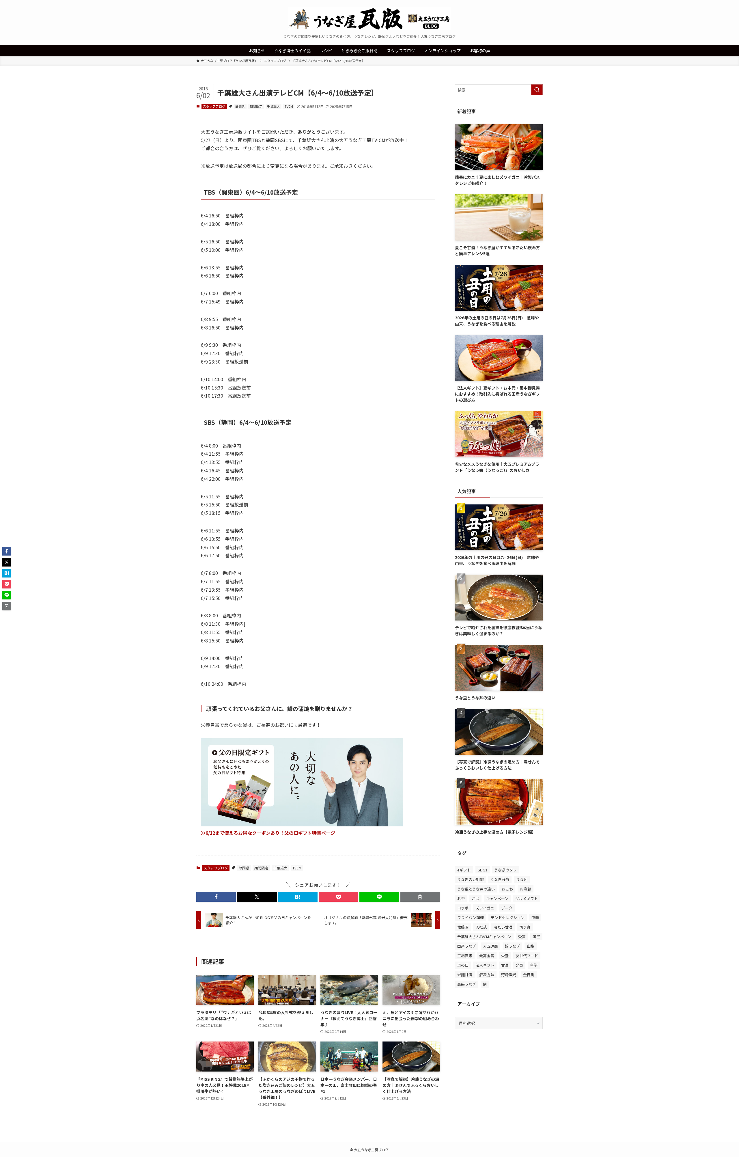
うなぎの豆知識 (470, 879)
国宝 (536, 936)
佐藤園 (463, 927)
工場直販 (464, 955)
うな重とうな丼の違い (476, 889)
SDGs (482, 870)
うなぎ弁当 (499, 879)
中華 (535, 917)
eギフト (464, 870)
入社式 (481, 927)
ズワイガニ (484, 908)
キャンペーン (497, 898)
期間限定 (256, 106)
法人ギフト (484, 965)
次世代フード (527, 955)
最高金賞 (486, 955)
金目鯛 (528, 974)
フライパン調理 (470, 917)
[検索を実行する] (537, 89)
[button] (216, 897)
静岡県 (240, 106)
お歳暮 (525, 889)
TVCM (289, 106)
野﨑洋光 (508, 974)
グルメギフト (526, 898)
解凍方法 (486, 974)
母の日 (463, 965)
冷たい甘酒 (503, 927)
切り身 (525, 927)
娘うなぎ (512, 946)
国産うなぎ (466, 946)
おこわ (507, 889)
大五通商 (490, 946)
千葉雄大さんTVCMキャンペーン (484, 936)
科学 (534, 965)
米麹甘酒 (464, 974)
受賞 (522, 936)
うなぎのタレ (505, 870)
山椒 (530, 946)
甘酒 (505, 965)
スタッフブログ (214, 106)
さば (475, 898)
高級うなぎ (466, 984)
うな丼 (521, 879)
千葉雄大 (273, 106)
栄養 (505, 955)
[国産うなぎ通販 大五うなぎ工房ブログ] (369, 18)
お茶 (461, 898)
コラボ (463, 908)
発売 (519, 965)
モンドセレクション (508, 917)
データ (506, 908)
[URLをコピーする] (420, 897)
